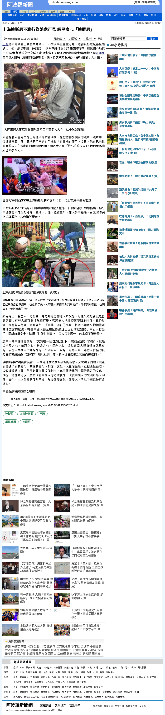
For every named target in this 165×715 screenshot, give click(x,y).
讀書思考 (28, 682)
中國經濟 (51, 15)
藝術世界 (119, 677)
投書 (83, 672)
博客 (70, 11)
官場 (108, 15)
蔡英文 (77, 653)
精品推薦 (87, 687)
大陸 (42, 15)
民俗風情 (128, 692)
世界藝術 (49, 682)
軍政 (22, 15)
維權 (123, 15)
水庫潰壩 (44, 650)
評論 (24, 11)
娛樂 (53, 11)
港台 (146, 15)
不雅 (42, 413)
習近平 (85, 646)
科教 (101, 15)
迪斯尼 (9, 413)
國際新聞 (64, 15)
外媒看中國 (31, 672)
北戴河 (31, 653)
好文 (77, 672)
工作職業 (87, 677)
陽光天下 (99, 696)
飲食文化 (24, 692)
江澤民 (100, 53)
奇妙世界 (107, 692)
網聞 (93, 15)
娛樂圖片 (98, 687)
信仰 (153, 15)
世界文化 (17, 682)
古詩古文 (141, 677)
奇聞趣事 (87, 692)
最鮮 (15, 692)
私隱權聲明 (131, 706)
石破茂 (92, 650)
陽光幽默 (88, 696)
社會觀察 (45, 692)
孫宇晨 (75, 646)
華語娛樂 (34, 687)
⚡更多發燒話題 (14, 641)
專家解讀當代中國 (50, 696)
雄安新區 (10, 653)
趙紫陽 (87, 653)
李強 (84, 650)
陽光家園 (109, 696)
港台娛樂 (56, 687)
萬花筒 (97, 692)
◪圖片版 (149, 23)
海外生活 (66, 677)
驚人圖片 (17, 696)
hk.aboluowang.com (65, 2)
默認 (100, 38)
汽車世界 (56, 692)
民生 (116, 15)
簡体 (137, 2)
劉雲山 (52, 653)
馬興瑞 (51, 646)
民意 (102, 672)
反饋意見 (108, 706)
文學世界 (60, 682)
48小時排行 (118, 45)
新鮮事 (42, 11)
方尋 (25, 399)
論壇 (62, 11)
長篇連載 (71, 682)
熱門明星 (45, 687)
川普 (43, 646)
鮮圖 (137, 692)
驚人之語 (43, 672)
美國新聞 (32, 15)
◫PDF (158, 23)
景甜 (37, 646)
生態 (138, 15)
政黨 (64, 672)
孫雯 (100, 650)
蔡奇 (69, 653)
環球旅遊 (117, 692)
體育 (131, 15)
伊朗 (8, 646)
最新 (12, 15)
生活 (33, 11)
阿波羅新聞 (20, 5)
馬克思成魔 (63, 646)
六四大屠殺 (12, 650)
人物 (86, 15)
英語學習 (39, 682)
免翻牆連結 (148, 2)
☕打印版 (139, 23)
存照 (95, 672)
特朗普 (55, 650)
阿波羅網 (41, 399)
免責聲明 (119, 706)
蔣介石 (21, 653)
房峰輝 (61, 653)
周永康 (96, 653)
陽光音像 (120, 696)
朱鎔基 (16, 646)
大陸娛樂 (24, 687)
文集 (58, 672)
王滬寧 (76, 650)
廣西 (24, 646)
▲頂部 (142, 706)
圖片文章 (81, 682)
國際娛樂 (66, 687)
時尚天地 (77, 692)
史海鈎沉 (34, 677)
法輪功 (33, 650)
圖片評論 (110, 672)
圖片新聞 (142, 667)
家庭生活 (45, 677)
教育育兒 (98, 677)
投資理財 (151, 677)
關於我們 (97, 706)
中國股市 (66, 650)
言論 (22, 672)
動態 (51, 672)
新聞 (15, 11)
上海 (5, 44)
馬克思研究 (66, 696)
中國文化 (109, 677)
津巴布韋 (41, 653)
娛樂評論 (77, 687)
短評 (70, 672)
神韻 (30, 646)
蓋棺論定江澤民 (31, 696)
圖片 (81, 18)
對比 (89, 672)
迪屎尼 (27, 421)
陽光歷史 (77, 696)
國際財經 (76, 15)
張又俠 (24, 650)
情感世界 (34, 692)
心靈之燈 (56, 677)
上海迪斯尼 (26, 413)
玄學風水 (77, 677)
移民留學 (66, 692)
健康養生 (24, 677)
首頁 (6, 11)
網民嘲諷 (10, 421)
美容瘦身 (130, 677)
